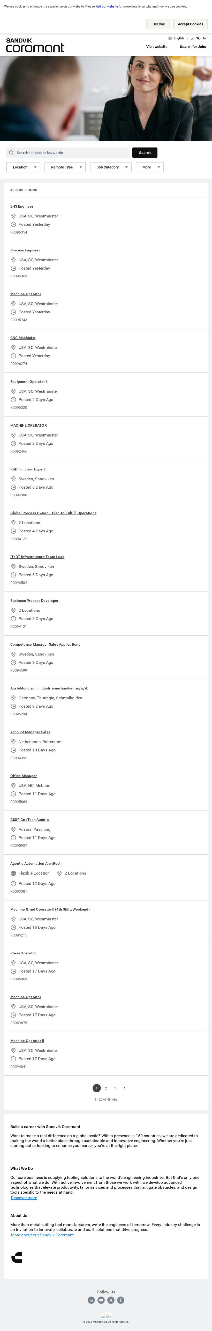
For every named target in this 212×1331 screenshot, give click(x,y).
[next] (124, 1088)
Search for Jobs (193, 47)
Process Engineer (25, 250)
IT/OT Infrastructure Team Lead (37, 557)
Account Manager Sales (30, 732)
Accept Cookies (190, 24)
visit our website (107, 6)
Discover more (24, 1197)
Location (20, 167)
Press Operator (23, 953)
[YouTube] (101, 1300)
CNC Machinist (22, 338)
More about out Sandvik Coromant (42, 1235)
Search (145, 153)
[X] (111, 1300)
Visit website (157, 47)
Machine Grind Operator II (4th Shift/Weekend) (50, 909)
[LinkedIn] (91, 1300)
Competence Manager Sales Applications (45, 644)
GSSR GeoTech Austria (29, 820)
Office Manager (23, 776)
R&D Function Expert (27, 469)
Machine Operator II (27, 1041)
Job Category (108, 167)
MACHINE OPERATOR (28, 425)
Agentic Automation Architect (35, 863)
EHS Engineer (21, 206)
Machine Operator (25, 294)
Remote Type (62, 167)
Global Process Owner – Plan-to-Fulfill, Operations (53, 513)
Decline (159, 24)
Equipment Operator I (28, 381)
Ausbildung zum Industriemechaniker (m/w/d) (49, 688)
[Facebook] (120, 1300)
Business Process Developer (34, 600)
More (146, 167)
